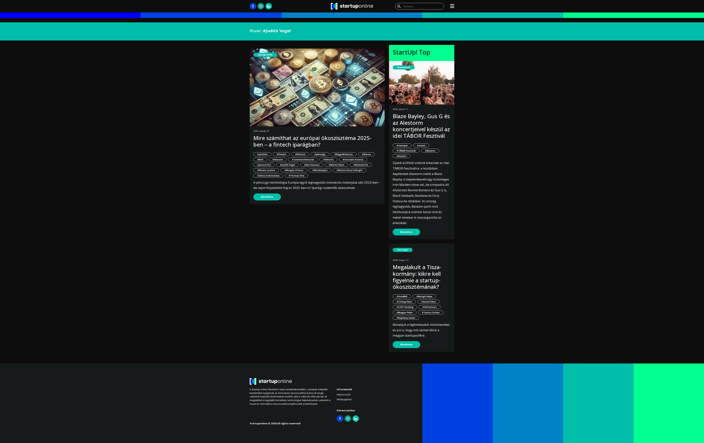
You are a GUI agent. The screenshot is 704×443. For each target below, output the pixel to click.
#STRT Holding (405, 307)
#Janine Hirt (264, 164)
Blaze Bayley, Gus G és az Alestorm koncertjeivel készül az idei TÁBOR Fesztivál (421, 125)
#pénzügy (319, 154)
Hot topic (402, 249)
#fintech (281, 154)
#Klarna (366, 154)
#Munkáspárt (319, 170)
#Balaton (430, 150)
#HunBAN (402, 296)
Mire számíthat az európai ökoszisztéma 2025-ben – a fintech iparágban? (312, 141)
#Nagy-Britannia (343, 154)
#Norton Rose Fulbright (349, 170)
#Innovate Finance (353, 159)
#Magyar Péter (405, 312)
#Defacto (328, 159)
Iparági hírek (265, 54)
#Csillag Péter (404, 301)
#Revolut (300, 154)
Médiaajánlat (344, 399)
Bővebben (267, 196)
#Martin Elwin (336, 164)
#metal (421, 145)
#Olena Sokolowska (268, 175)
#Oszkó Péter (428, 301)
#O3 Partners (429, 307)
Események (403, 67)
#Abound (277, 159)
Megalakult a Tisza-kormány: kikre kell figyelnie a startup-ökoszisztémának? (417, 276)
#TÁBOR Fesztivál (406, 150)
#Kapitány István (406, 317)
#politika (262, 154)
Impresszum (344, 394)
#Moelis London (266, 170)
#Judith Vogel (287, 164)
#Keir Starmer (312, 164)
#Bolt (260, 159)
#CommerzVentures (303, 159)
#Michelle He (360, 164)
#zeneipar (402, 145)
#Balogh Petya (424, 296)
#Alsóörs (401, 156)
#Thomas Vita (296, 175)
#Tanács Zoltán (431, 312)
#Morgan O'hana (293, 170)
